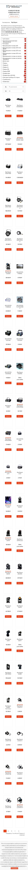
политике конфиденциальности (17, 866)
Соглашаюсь (14, 868)
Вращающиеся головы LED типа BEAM (12, 48)
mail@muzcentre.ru (14, 14)
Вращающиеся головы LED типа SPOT (12, 51)
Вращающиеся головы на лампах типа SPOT (12, 59)
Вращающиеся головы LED (10, 45)
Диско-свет (6, 61)
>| (18, 831)
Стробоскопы (6, 79)
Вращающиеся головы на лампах (12, 56)
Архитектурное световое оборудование (10, 41)
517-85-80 (14, 10)
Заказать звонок (14, 16)
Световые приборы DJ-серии (11, 77)
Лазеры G (5, 67)
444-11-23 (14, 12)
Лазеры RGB (6, 71)
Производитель (6, 22)
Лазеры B (5, 65)
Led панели (6, 38)
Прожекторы (6, 73)
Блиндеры (6, 43)
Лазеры (5, 63)
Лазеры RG (6, 69)
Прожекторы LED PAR (9, 75)
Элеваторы (6, 81)
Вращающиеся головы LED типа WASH (12, 54)
